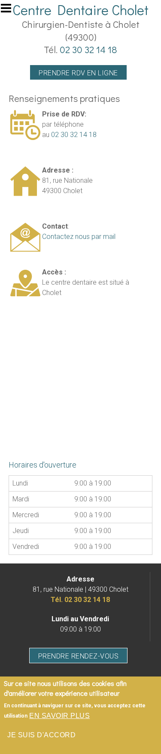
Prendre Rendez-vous (78, 656)
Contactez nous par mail (78, 236)
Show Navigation (10, 10)
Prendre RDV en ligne (78, 73)
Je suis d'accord (41, 735)
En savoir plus (59, 715)
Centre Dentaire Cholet (80, 9)
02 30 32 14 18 (88, 49)
